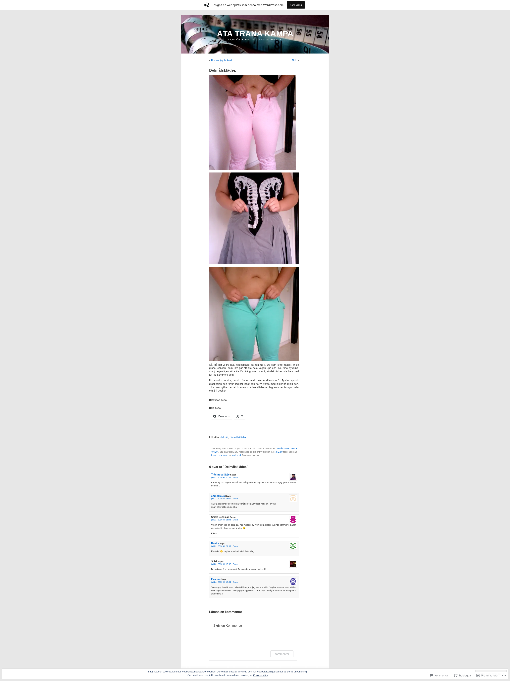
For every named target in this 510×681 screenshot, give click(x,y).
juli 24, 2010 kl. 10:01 (221, 582)
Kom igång (296, 4)
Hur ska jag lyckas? (221, 60)
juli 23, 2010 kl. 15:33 (221, 564)
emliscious (218, 495)
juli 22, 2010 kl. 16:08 (221, 499)
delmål (224, 437)
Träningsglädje (220, 474)
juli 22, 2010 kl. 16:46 (221, 520)
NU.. (294, 60)
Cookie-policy (260, 675)
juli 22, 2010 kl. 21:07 (221, 546)
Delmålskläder (238, 437)
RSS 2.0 (279, 452)
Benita (215, 543)
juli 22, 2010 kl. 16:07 (221, 477)
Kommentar (282, 654)
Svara (235, 477)
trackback (236, 455)
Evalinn (216, 579)
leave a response (219, 455)
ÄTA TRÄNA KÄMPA (255, 33)
